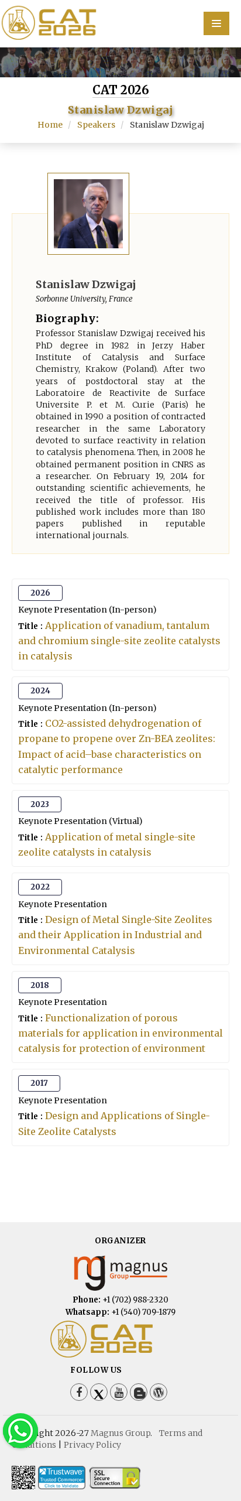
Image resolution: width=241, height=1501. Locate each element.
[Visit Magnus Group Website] (120, 1273)
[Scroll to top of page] (214, 1460)
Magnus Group (120, 1433)
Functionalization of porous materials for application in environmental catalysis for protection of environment (120, 1033)
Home (50, 124)
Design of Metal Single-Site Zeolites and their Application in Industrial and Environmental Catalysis (115, 935)
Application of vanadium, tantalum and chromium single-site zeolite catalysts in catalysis (119, 641)
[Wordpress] (158, 1392)
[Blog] (138, 1392)
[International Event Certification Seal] (61, 1477)
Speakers (96, 124)
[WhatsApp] (20, 1430)
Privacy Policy (92, 1445)
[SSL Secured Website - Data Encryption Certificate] (114, 1477)
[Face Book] (79, 1392)
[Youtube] (119, 1392)
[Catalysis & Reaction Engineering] (120, 22)
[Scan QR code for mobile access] (23, 1477)
